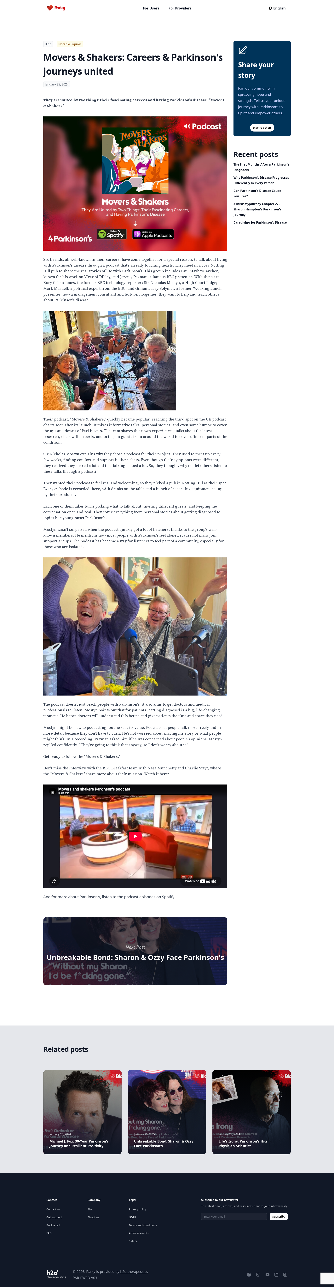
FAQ (49, 1233)
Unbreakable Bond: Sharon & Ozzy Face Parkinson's (135, 957)
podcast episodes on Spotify (149, 896)
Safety (133, 1241)
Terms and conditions (143, 1225)
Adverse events (139, 1233)
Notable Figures (70, 44)
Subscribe (278, 1216)
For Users (151, 8)
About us (93, 1217)
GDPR (132, 1217)
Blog (48, 44)
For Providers (180, 8)
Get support (54, 1217)
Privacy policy (137, 1209)
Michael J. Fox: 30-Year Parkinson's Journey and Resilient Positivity (79, 1143)
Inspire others (262, 127)
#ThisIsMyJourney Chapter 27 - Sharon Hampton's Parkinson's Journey (257, 209)
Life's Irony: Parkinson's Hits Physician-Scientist (243, 1143)
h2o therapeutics (134, 1271)
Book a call (53, 1225)
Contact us (53, 1209)
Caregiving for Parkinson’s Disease (260, 222)
